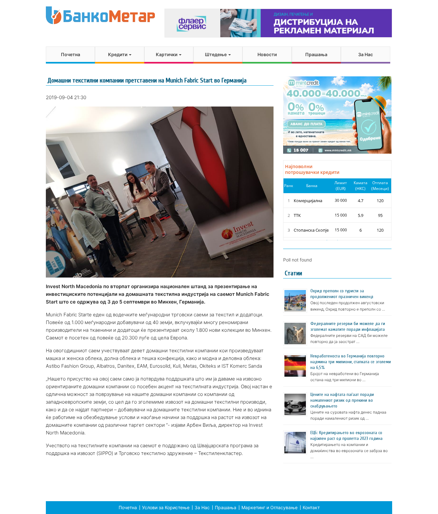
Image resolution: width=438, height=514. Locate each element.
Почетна (70, 54)
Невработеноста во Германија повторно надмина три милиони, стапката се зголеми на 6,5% (350, 361)
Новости (267, 54)
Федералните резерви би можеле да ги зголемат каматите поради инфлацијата (347, 326)
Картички (167, 54)
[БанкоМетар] (100, 15)
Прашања (316, 54)
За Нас (365, 54)
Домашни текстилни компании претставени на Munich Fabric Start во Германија (147, 80)
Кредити (118, 54)
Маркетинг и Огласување (269, 507)
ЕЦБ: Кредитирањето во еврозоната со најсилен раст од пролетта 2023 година (346, 435)
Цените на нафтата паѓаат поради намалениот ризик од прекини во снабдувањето (342, 400)
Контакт (311, 507)
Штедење (216, 54)
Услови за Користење (166, 507)
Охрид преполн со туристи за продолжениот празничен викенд (341, 293)
